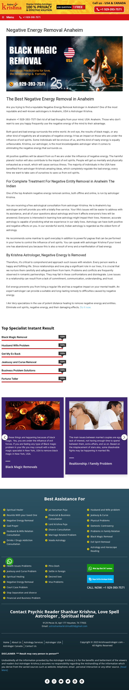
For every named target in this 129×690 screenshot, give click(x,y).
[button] (11, 63)
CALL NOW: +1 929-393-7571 (106, 587)
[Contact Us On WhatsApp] (9, 564)
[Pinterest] (75, 681)
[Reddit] (81, 681)
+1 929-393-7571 (111, 9)
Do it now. (85, 307)
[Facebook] (47, 681)
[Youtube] (61, 681)
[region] (64, 63)
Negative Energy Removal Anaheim (44, 30)
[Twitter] (54, 681)
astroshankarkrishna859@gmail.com (68, 626)
